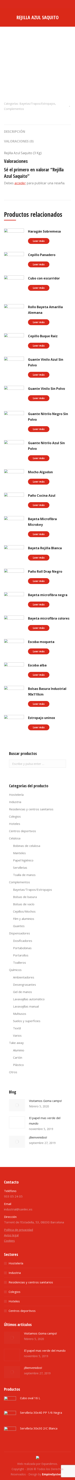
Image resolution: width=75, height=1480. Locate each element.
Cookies (9, 1241)
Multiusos (19, 1014)
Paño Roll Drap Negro (45, 571)
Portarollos (20, 955)
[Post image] (17, 1105)
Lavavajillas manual (26, 1006)
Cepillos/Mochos (24, 911)
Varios (17, 1035)
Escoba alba (37, 665)
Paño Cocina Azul (41, 495)
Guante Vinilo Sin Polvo (46, 388)
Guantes (19, 926)
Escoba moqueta (41, 642)
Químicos (15, 970)
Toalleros (19, 962)
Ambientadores (23, 977)
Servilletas (20, 867)
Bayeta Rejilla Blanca (45, 548)
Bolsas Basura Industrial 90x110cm (47, 691)
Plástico (18, 1065)
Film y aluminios (23, 919)
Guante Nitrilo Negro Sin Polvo (48, 417)
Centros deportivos (22, 831)
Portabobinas (22, 948)
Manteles (19, 853)
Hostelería (16, 795)
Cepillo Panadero (41, 255)
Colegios (15, 816)
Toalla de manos (24, 875)
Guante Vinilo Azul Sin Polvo (45, 362)
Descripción (14, 131)
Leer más (39, 241)
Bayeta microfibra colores (48, 618)
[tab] (37, 129)
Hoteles (14, 824)
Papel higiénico (23, 860)
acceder (20, 183)
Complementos (14, 109)
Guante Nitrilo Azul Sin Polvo (46, 446)
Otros (13, 1072)
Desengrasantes (24, 984)
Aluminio (18, 1050)
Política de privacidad (18, 1230)
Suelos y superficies (26, 1021)
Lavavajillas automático (29, 999)
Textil (17, 1028)
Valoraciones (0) (19, 141)
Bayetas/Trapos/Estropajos (37, 103)
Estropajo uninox (41, 718)
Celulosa (14, 838)
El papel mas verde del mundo (44, 1120)
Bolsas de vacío (23, 904)
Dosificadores (22, 941)
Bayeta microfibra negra (47, 595)
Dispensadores (19, 933)
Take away (16, 1043)
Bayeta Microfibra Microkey (42, 522)
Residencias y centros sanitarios (31, 809)
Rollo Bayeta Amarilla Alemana (45, 310)
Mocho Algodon (40, 472)
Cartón (17, 1057)
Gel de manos (22, 992)
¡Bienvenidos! (38, 1137)
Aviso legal (11, 1235)
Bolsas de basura (25, 897)
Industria (15, 802)
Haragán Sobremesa (44, 231)
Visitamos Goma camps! (45, 1101)
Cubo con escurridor (44, 278)
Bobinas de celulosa (26, 846)
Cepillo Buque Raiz (43, 336)
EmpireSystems (53, 1474)
